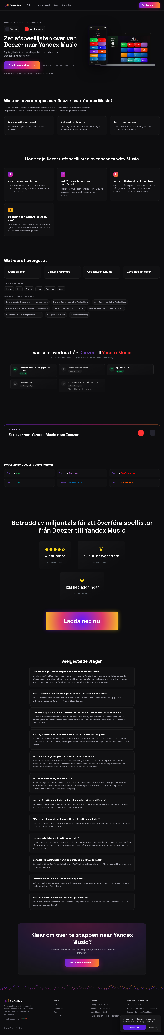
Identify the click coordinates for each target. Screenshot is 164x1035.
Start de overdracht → (22, 65)
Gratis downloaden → (82, 962)
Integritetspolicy (134, 1004)
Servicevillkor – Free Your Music (139, 1012)
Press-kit (57, 1016)
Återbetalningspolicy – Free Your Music (142, 1008)
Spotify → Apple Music (99, 1004)
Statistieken (67, 5)
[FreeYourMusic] (12, 5)
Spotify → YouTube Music (101, 1008)
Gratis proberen (149, 5)
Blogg (56, 1012)
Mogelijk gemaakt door (12, 1019)
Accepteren (134, 1027)
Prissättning (59, 1008)
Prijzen (30, 5)
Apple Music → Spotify (99, 1012)
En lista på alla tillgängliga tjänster (105, 1016)
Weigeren (153, 1027)
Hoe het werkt (43, 5)
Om (55, 1004)
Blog (56, 5)
